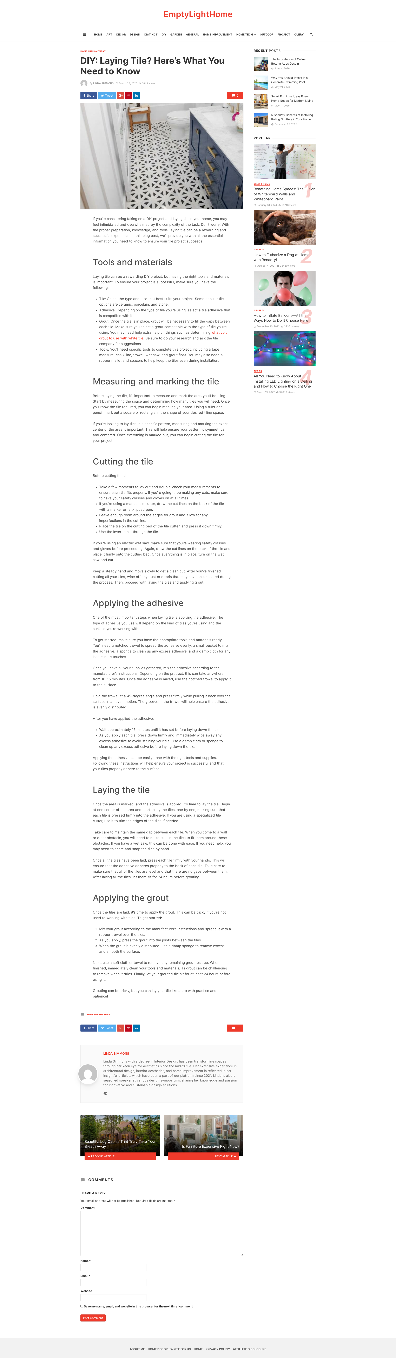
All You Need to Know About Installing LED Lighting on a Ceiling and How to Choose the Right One (283, 381)
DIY (164, 34)
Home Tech (244, 34)
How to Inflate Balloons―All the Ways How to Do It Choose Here (281, 318)
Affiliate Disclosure (249, 1349)
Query (299, 34)
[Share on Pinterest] (128, 95)
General (192, 34)
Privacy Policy (218, 1349)
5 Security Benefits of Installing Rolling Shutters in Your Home (292, 117)
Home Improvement (217, 34)
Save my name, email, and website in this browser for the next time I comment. (138, 1306)
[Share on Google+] (120, 95)
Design (135, 34)
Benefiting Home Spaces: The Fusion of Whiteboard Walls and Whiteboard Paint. (284, 194)
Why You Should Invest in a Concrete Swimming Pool (289, 80)
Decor (121, 34)
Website (86, 1291)
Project (284, 34)
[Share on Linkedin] (136, 95)
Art (109, 34)
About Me (137, 1349)
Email (85, 1276)
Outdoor (266, 34)
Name (85, 1260)
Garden (176, 34)
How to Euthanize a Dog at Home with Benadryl (281, 257)
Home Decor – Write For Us (169, 1349)
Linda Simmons (103, 83)
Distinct (151, 34)
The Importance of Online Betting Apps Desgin (288, 61)
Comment (87, 1207)
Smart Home (262, 184)
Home (98, 34)
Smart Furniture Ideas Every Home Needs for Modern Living (292, 98)
